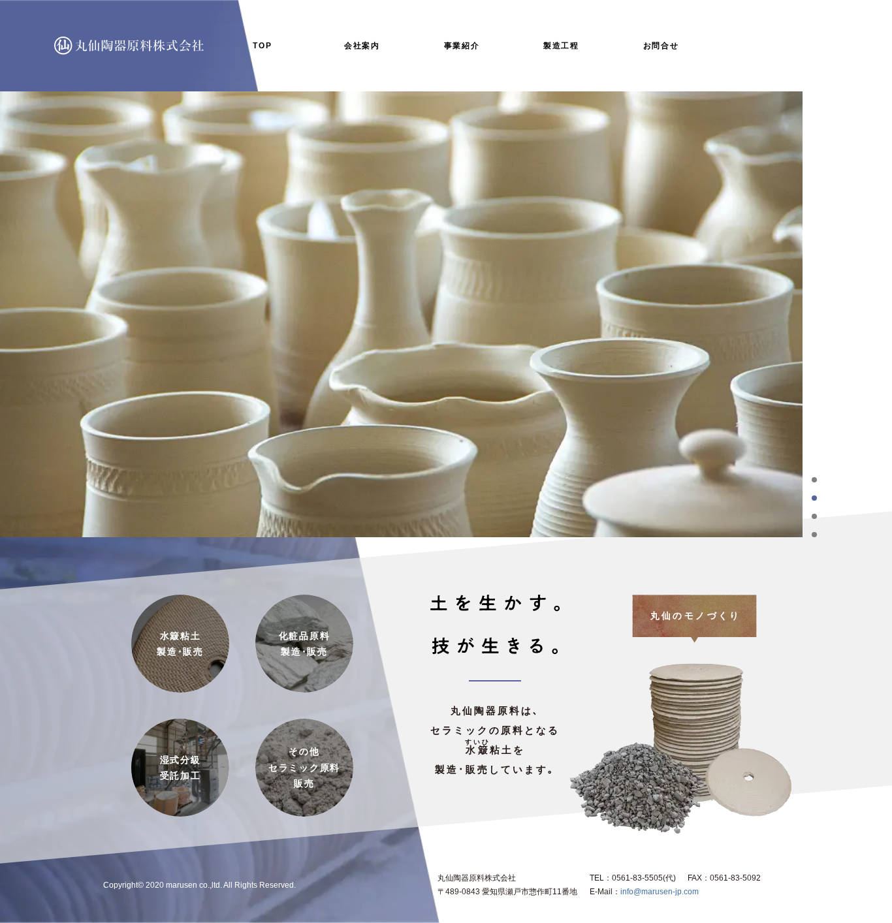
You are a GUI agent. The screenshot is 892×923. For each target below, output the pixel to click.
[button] (814, 479)
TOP (262, 45)
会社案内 (362, 45)
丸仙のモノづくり (695, 615)
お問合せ (661, 45)
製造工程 (561, 45)
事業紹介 (462, 45)
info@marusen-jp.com (659, 891)
